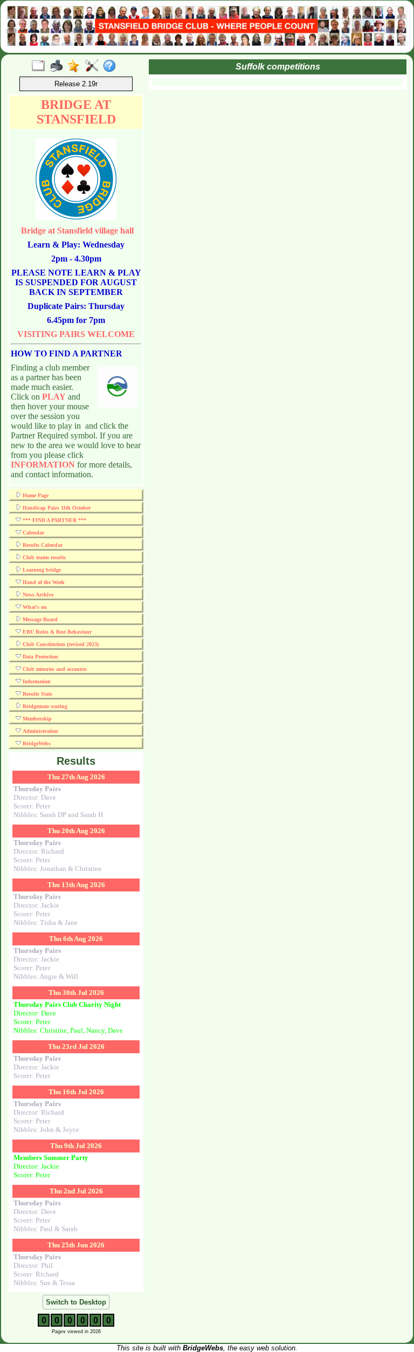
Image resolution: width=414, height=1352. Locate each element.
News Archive (37, 595)
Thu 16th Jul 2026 (76, 1092)
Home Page (35, 495)
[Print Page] (58, 66)
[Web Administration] (94, 66)
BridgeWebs (36, 743)
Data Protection (39, 657)
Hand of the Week (43, 582)
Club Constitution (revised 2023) (60, 644)
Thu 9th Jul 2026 (76, 1146)
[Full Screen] (41, 66)
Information (36, 681)
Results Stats (36, 694)
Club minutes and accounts (54, 669)
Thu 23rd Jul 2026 (76, 1046)
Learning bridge (41, 570)
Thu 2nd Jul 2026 (76, 1191)
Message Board (39, 619)
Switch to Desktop (76, 1302)
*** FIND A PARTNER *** (53, 520)
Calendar (32, 533)
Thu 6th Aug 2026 (76, 939)
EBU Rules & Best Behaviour (56, 632)
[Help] (112, 66)
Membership (36, 719)
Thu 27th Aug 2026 (76, 777)
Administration (39, 731)
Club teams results (43, 557)
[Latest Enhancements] (76, 66)
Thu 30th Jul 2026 (76, 993)
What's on (34, 607)
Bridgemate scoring (44, 706)
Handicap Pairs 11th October (56, 508)
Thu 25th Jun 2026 (76, 1245)
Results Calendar (42, 545)
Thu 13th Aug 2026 (76, 885)
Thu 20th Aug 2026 (76, 831)
